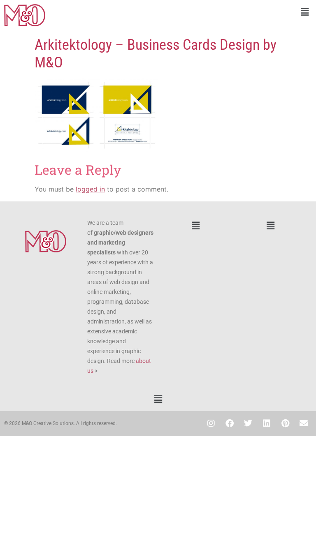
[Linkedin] (266, 423)
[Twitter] (248, 423)
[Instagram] (211, 423)
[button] (237, 11)
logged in (90, 189)
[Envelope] (303, 423)
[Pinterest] (285, 423)
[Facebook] (229, 423)
